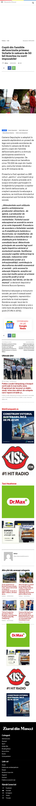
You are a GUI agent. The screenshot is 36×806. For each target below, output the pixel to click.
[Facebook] (9, 68)
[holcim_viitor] (18, 445)
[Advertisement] (18, 22)
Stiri (8, 40)
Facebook (9, 788)
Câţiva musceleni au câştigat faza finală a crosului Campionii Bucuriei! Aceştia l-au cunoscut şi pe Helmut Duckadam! (26, 347)
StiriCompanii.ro (10, 409)
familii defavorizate (23, 130)
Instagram (9, 793)
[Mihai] (3, 63)
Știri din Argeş (5, 381)
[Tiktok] (3, 795)
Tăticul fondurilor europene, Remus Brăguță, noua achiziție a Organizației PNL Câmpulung (9, 615)
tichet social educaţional (22, 133)
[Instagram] (3, 793)
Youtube (8, 790)
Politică (3, 40)
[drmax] (18, 519)
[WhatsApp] (14, 68)
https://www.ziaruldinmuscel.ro (21, 556)
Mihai (6, 63)
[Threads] (3, 798)
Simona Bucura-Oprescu (8, 133)
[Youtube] (3, 790)
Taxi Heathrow (9, 483)
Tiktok (8, 795)
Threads (8, 798)
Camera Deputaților (12, 130)
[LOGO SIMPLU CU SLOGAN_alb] (18, 478)
